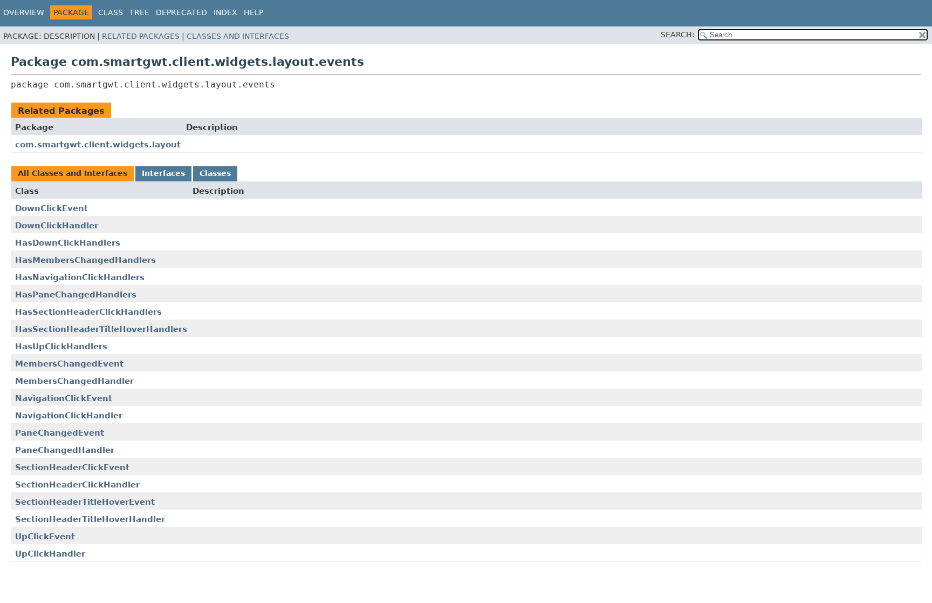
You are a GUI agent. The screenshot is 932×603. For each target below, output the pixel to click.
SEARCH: (678, 34)
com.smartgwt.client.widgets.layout (98, 145)
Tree (139, 12)
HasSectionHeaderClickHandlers (88, 312)
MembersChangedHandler (74, 381)
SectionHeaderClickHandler (77, 485)
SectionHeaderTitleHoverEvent (85, 502)
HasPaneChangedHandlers (75, 295)
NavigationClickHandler (68, 416)
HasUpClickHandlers (61, 346)
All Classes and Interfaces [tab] (72, 173)
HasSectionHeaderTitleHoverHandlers (101, 329)
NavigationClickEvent (63, 398)
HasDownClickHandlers (67, 243)
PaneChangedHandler (64, 450)
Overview (23, 12)
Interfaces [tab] (163, 173)
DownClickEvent (51, 208)
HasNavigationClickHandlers (80, 277)
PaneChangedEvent (59, 433)
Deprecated (181, 12)
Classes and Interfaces (238, 36)
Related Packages (141, 36)
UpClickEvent (45, 536)
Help (253, 12)
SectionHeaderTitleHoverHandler (90, 519)
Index (225, 12)
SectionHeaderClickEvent (72, 467)
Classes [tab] (215, 173)
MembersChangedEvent (69, 364)
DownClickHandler (56, 226)
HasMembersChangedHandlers (85, 260)
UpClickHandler (50, 554)
